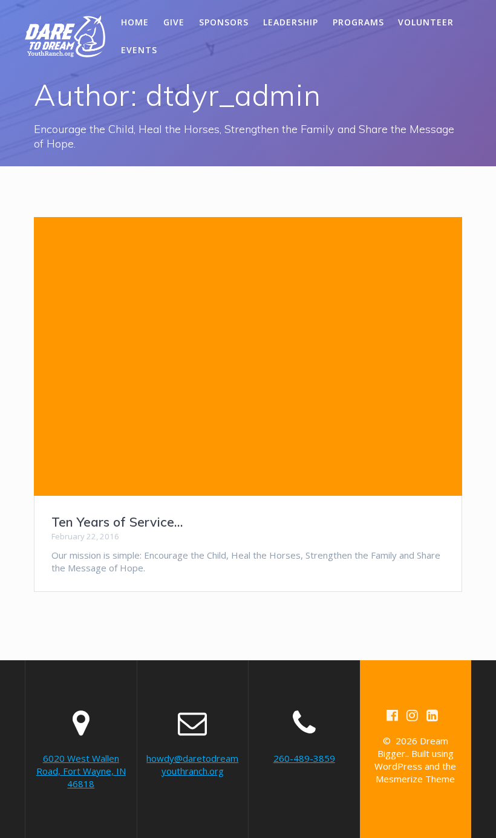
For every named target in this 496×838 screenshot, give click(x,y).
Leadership (290, 22)
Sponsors (224, 22)
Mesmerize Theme (415, 779)
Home (135, 22)
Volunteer (426, 22)
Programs (358, 22)
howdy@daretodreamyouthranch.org (192, 764)
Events (139, 50)
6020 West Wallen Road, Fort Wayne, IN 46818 (81, 771)
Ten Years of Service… (117, 522)
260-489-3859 (304, 758)
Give (173, 22)
